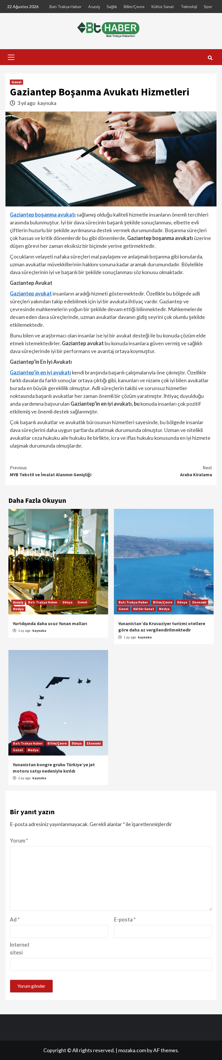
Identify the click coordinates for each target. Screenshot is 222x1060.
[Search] (210, 57)
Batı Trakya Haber (65, 6)
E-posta (125, 919)
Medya (18, 609)
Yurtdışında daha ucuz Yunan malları (50, 623)
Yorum (19, 840)
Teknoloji (189, 6)
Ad (15, 919)
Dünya (67, 602)
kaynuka (47, 103)
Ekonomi (199, 602)
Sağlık (112, 6)
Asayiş (94, 6)
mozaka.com (132, 1050)
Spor (208, 6)
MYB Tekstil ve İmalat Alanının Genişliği (50, 471)
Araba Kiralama (196, 471)
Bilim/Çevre (134, 6)
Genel (16, 82)
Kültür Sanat (162, 6)
